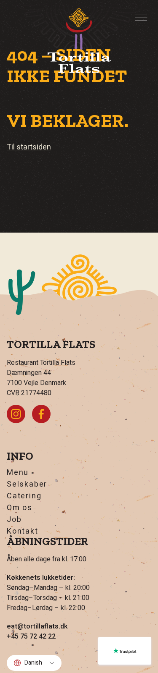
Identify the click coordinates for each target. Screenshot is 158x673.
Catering (24, 496)
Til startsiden (29, 147)
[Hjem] (79, 40)
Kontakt (22, 531)
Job (14, 520)
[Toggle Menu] (141, 18)
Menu (18, 473)
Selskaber (27, 484)
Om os (19, 508)
